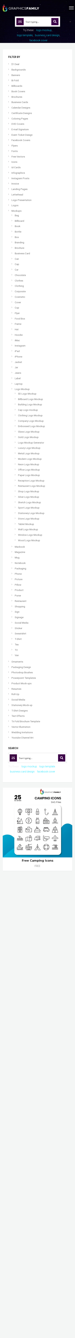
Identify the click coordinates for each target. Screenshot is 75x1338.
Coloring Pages (19, 118)
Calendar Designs (20, 107)
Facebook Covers (20, 140)
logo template (25, 35)
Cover (18, 302)
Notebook (20, 563)
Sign (17, 611)
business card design (47, 35)
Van (17, 655)
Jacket (18, 362)
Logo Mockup (22, 389)
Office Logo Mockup (29, 469)
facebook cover (38, 40)
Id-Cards (16, 167)
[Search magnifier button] (55, 21)
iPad (17, 351)
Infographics (18, 173)
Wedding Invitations (22, 732)
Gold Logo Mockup (28, 437)
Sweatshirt (20, 633)
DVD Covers (17, 124)
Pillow (18, 584)
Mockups (16, 211)
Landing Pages (19, 189)
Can (17, 259)
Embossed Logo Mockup (31, 426)
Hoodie (19, 335)
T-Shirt (18, 639)
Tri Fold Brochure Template (25, 721)
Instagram (20, 345)
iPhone (18, 356)
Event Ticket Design (22, 135)
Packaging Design (21, 667)
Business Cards (19, 102)
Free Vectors (18, 156)
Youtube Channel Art (22, 737)
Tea (17, 644)
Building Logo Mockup (30, 404)
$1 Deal (15, 64)
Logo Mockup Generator (31, 442)
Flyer (17, 313)
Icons (14, 162)
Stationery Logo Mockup (31, 513)
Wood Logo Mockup (29, 540)
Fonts (14, 151)
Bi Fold (15, 80)
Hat (17, 329)
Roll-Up (15, 694)
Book (17, 226)
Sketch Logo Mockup (29, 502)
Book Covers (18, 91)
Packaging (20, 568)
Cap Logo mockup (28, 410)
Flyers (14, 145)
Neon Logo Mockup (28, 464)
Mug (17, 557)
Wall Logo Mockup (28, 529)
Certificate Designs (21, 113)
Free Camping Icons (37, 860)
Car (16, 269)
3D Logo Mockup (27, 393)
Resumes (16, 689)
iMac (17, 340)
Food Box (20, 318)
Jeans (18, 373)
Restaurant (20, 601)
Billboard (19, 221)
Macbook (20, 546)
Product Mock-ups (21, 683)
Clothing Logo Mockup (30, 415)
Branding (19, 242)
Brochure (19, 248)
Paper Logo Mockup (29, 475)
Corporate (20, 291)
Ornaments (17, 661)
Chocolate (20, 275)
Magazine (20, 552)
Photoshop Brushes (22, 672)
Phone (18, 573)
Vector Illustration (20, 727)
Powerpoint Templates (23, 678)
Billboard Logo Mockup (30, 399)
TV (16, 650)
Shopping (20, 606)
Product (19, 590)
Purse (18, 595)
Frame (18, 324)
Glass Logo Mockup (29, 431)
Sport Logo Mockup (29, 507)
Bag (17, 215)
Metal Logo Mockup (29, 453)
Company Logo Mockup (31, 421)
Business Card (22, 253)
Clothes (19, 280)
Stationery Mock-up (21, 705)
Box (17, 237)
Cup (17, 307)
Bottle (18, 231)
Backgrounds (18, 69)
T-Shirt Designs (19, 710)
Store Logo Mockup (28, 518)
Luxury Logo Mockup (29, 448)
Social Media (21, 622)
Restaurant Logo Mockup (31, 486)
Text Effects (18, 716)
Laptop (19, 383)
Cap (17, 264)
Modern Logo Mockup (30, 459)
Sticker (18, 628)
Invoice (15, 183)
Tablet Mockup (26, 524)
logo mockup (44, 30)
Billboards (16, 86)
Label (18, 378)
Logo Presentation (21, 200)
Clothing (19, 286)
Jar (16, 367)
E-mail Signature (20, 129)
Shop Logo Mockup (28, 491)
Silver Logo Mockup (28, 497)
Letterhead (17, 194)
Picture (18, 579)
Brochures (16, 97)
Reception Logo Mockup (31, 480)
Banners (15, 75)
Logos (14, 205)
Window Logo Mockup (30, 535)
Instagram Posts (20, 178)
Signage (19, 617)
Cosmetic (20, 297)
